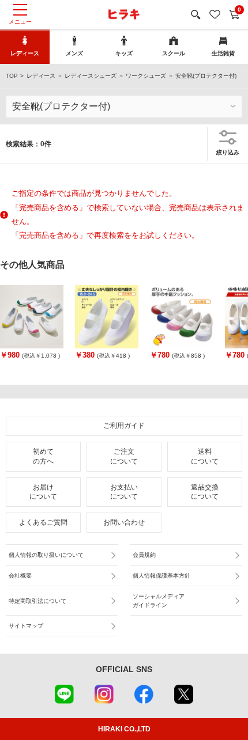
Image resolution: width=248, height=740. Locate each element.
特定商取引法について (37, 601)
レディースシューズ (91, 76)
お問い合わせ (124, 522)
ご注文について (124, 456)
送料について (205, 456)
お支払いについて (124, 492)
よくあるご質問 (43, 522)
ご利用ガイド (124, 426)
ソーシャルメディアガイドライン (159, 600)
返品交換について (205, 492)
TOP (12, 76)
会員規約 (144, 555)
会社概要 (20, 575)
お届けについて (43, 492)
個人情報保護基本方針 (161, 575)
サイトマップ (26, 626)
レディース (41, 76)
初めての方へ (43, 456)
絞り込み (227, 152)
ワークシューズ (146, 76)
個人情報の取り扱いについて (46, 555)
